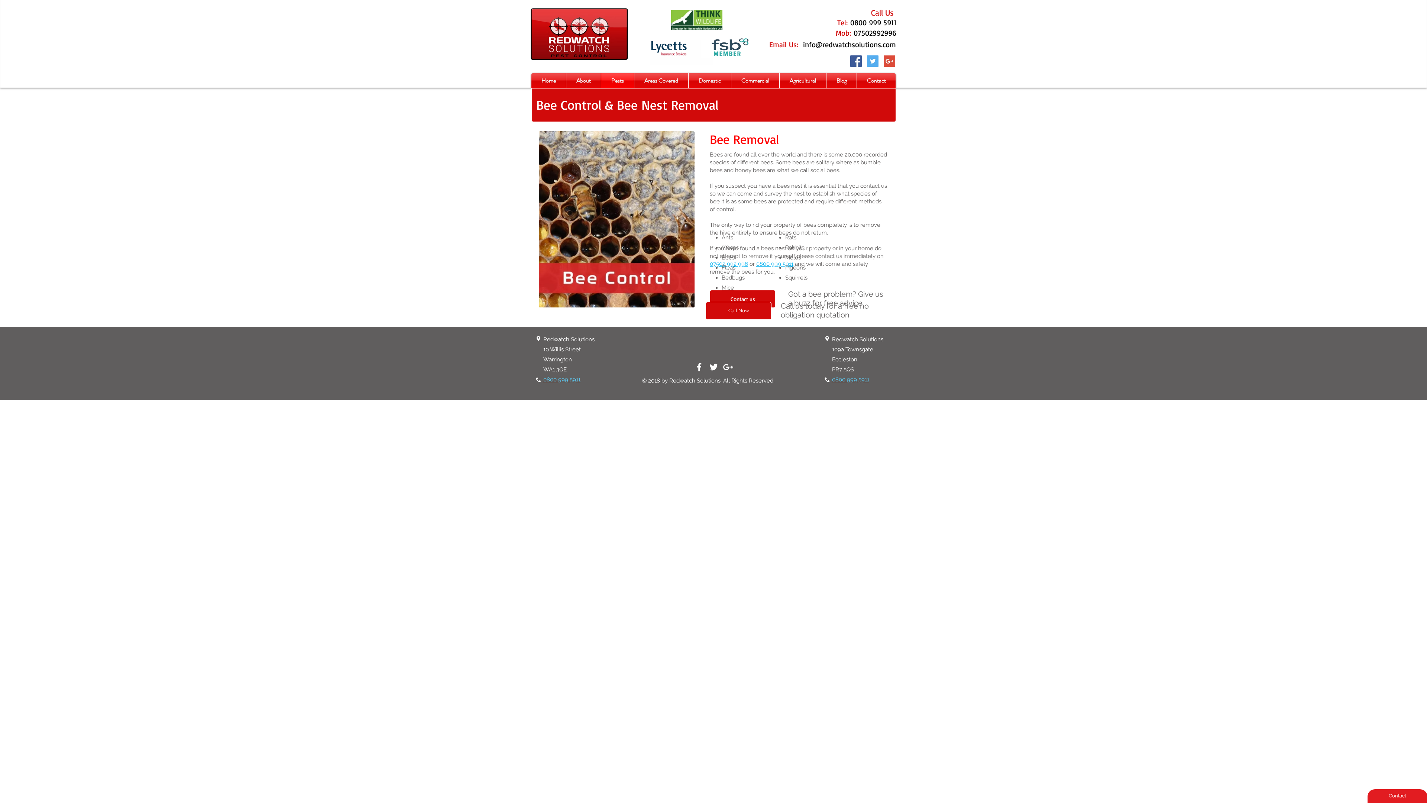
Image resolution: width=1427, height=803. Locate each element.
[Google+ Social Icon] (889, 61)
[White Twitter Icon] (713, 367)
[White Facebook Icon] (699, 367)
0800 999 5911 (774, 264)
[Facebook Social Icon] (856, 61)
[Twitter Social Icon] (872, 61)
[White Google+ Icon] (728, 367)
